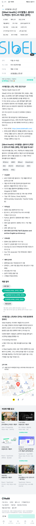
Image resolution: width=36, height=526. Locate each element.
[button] (10, 422)
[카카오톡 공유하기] (14, 400)
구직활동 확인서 (26, 502)
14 (5, 516)
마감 (21, 516)
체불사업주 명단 (6, 508)
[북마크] (14, 414)
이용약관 (13, 505)
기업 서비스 (5, 502)
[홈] (6, 499)
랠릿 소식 (17, 502)
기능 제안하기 (5, 505)
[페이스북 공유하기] (18, 400)
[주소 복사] (3, 368)
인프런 (11, 502)
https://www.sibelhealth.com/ (22, 128)
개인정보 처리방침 (22, 505)
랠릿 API (14, 508)
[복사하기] (23, 399)
